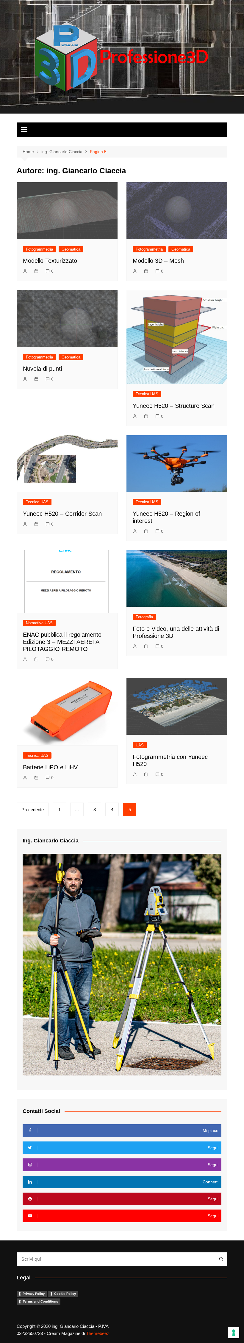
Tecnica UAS (147, 394)
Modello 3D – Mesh (158, 260)
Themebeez (97, 1333)
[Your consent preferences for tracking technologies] (233, 1332)
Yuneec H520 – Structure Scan (174, 405)
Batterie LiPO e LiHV (50, 767)
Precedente (32, 809)
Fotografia (144, 617)
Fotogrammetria (39, 249)
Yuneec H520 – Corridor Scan (62, 513)
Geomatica (71, 249)
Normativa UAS (39, 623)
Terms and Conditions (40, 1301)
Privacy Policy (34, 1294)
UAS (140, 745)
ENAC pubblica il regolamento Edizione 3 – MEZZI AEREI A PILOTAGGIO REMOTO (62, 641)
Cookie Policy (65, 1294)
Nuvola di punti (42, 368)
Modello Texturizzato (50, 260)
